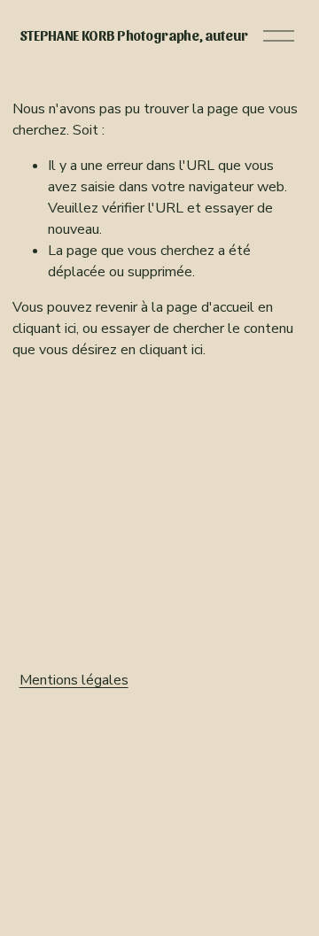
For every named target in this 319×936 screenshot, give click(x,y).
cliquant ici (44, 328)
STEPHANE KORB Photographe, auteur (133, 35)
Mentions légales (73, 680)
